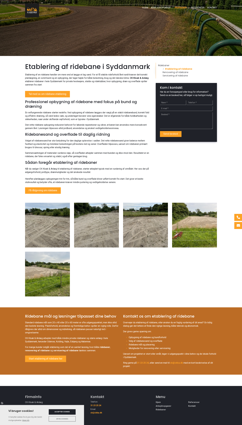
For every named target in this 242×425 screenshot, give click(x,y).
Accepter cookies (62, 412)
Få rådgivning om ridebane (43, 190)
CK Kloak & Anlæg (139, 78)
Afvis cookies (62, 419)
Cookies (2, 403)
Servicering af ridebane (175, 75)
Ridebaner (163, 65)
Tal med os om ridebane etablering (47, 94)
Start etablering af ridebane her (45, 358)
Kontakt (192, 406)
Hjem (158, 402)
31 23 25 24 (143, 362)
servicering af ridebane (65, 350)
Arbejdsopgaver (163, 406)
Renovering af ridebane (175, 72)
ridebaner (105, 347)
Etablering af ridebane (178, 69)
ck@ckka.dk (176, 362)
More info (25, 420)
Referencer (194, 402)
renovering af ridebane (37, 350)
